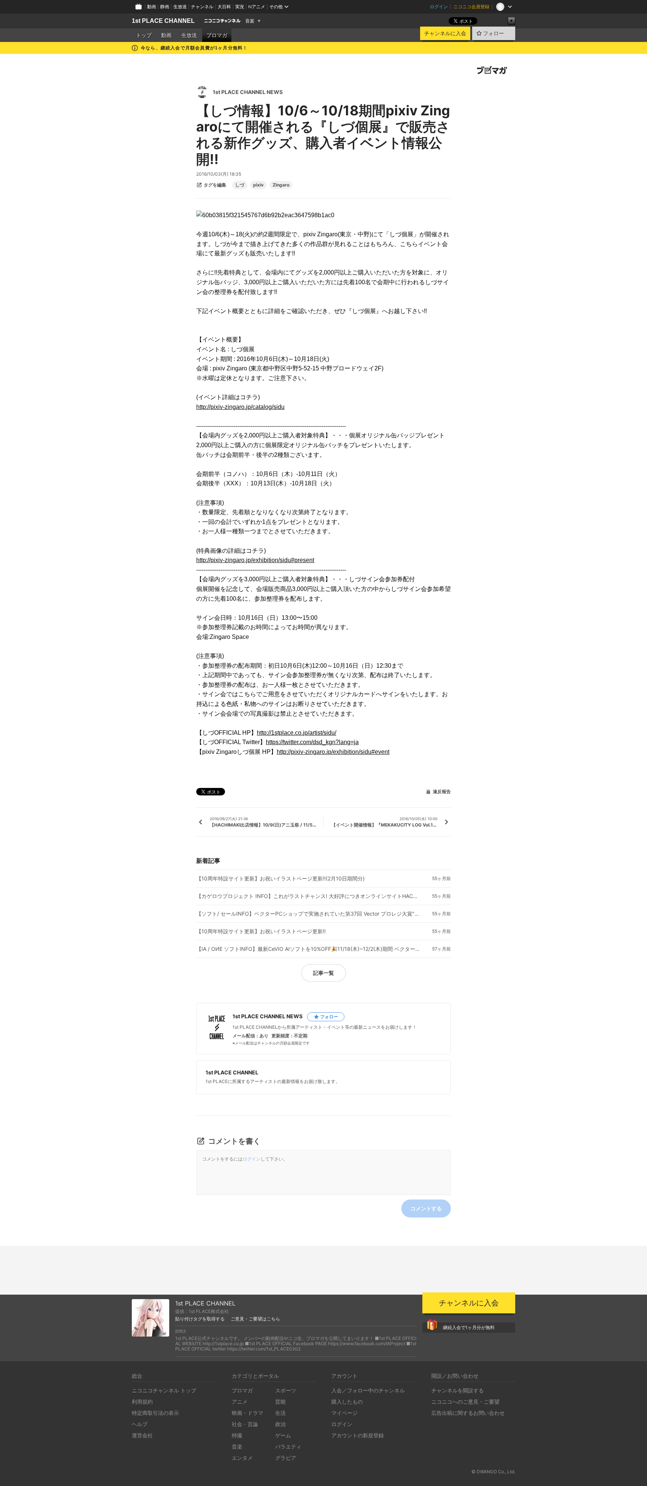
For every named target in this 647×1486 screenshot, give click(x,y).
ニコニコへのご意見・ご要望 (465, 1401)
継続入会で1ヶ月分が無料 (469, 1327)
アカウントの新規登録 (357, 1435)
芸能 (280, 1401)
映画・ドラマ (247, 1413)
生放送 (180, 6)
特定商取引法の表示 (155, 1413)
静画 (164, 6)
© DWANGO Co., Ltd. (493, 1471)
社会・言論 (245, 1424)
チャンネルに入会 (445, 33)
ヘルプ (140, 1424)
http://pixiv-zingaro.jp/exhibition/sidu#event (333, 752)
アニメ (239, 1401)
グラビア (285, 1458)
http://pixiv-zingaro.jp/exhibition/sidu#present (255, 560)
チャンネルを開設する (457, 1390)
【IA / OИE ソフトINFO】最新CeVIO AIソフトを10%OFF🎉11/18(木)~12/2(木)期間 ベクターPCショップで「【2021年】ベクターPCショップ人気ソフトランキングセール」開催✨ (308, 949)
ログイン (439, 6)
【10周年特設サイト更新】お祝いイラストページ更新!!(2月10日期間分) (280, 878)
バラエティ (288, 1446)
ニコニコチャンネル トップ (164, 1390)
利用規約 (142, 1401)
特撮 (237, 1435)
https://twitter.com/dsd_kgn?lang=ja (312, 742)
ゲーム (283, 1435)
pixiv (258, 185)
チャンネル (202, 6)
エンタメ (242, 1458)
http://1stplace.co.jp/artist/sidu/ (296, 733)
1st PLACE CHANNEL (163, 21)
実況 (239, 6)
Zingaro (281, 185)
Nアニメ (256, 6)
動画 (151, 6)
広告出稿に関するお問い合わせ (468, 1413)
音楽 (249, 21)
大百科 (224, 6)
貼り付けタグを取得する (200, 1319)
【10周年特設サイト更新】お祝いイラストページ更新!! (261, 931)
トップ (144, 35)
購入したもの (347, 1401)
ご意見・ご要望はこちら (255, 1319)
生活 (280, 1413)
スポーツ (285, 1390)
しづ (239, 185)
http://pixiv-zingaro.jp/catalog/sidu (240, 407)
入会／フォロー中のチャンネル (368, 1390)
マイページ (344, 1413)
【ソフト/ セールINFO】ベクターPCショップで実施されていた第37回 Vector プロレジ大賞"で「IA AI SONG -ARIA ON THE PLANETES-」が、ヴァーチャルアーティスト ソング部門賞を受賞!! (308, 913)
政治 (280, 1424)
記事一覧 (323, 973)
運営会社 (142, 1435)
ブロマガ (216, 35)
